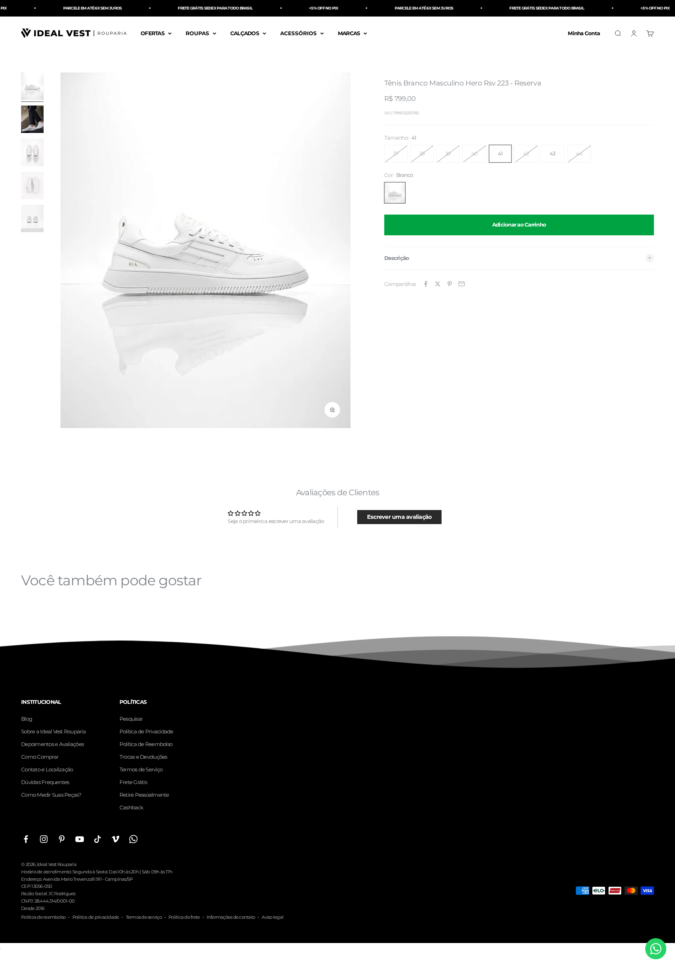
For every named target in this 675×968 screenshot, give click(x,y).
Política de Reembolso (146, 744)
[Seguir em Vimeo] (115, 839)
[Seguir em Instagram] (44, 839)
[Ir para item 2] (32, 120)
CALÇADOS (244, 33)
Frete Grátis (133, 782)
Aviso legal (272, 917)
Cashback (131, 807)
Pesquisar (131, 718)
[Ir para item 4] (32, 186)
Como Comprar (39, 756)
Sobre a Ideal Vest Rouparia (53, 731)
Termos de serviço (144, 917)
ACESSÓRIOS (298, 33)
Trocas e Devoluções (143, 756)
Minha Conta (584, 33)
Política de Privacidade (146, 731)
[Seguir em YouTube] (79, 839)
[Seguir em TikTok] (97, 839)
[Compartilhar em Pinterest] (450, 284)
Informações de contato (231, 917)
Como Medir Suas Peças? (51, 794)
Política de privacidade (95, 917)
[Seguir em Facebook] (26, 839)
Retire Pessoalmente (144, 794)
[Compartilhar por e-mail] (462, 284)
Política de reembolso (43, 917)
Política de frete (184, 917)
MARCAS (349, 33)
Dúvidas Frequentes (45, 782)
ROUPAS (197, 33)
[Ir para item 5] (32, 219)
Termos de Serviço (141, 769)
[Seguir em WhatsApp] (133, 839)
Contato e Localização (47, 769)
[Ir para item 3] (32, 153)
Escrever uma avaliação (399, 517)
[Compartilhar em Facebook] (426, 284)
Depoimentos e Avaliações (52, 744)
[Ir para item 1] (32, 87)
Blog (26, 718)
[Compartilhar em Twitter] (438, 284)
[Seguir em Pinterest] (61, 839)
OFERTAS (153, 33)
